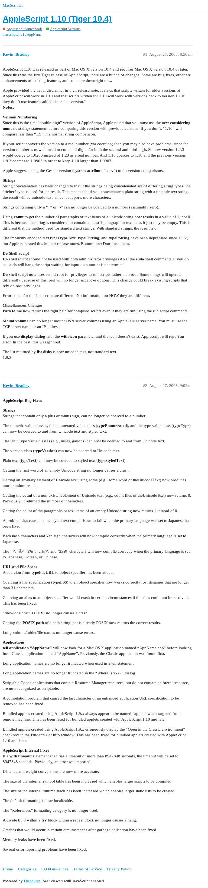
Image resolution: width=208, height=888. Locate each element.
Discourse (32, 881)
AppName (34, 34)
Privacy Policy (119, 869)
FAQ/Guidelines (54, 869)
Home (8, 869)
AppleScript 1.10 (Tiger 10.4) (57, 18)
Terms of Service (87, 869)
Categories (27, 869)
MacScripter (13, 5)
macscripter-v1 (13, 34)
